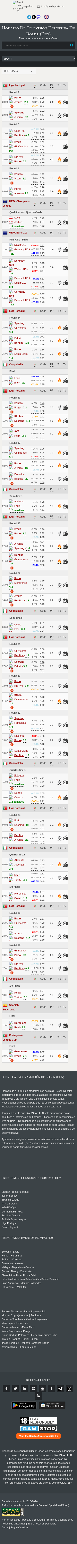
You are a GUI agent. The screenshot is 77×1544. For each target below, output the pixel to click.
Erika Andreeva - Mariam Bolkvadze (21, 1283)
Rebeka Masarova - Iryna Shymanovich (23, 1311)
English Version (19, 1527)
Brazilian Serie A (11, 1215)
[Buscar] (72, 45)
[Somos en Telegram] (29, 17)
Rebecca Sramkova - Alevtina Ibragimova (25, 1319)
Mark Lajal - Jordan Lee (15, 1323)
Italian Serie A (9, 1195)
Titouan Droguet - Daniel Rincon (20, 1339)
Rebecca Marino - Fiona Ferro (18, 1327)
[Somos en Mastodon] (38, 17)
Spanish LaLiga (10, 1199)
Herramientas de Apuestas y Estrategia (23, 1519)
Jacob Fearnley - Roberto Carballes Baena (25, 1343)
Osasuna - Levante (12, 1263)
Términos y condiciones (60, 1519)
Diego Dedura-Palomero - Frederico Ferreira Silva (29, 1335)
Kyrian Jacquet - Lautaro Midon (19, 1347)
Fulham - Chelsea (12, 1259)
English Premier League (15, 1191)
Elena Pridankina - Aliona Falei (19, 1275)
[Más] (11, 106)
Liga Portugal (17, 85)
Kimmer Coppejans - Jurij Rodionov (21, 1315)
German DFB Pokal (12, 1211)
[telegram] (60, 1388)
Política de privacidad (14, 1523)
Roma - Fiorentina (12, 1255)
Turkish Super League (14, 1219)
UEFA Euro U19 (18, 232)
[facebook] (6, 1388)
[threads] (69, 1388)
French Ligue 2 (10, 1227)
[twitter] (15, 1388)
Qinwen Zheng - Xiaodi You (17, 1271)
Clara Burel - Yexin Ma (14, 1287)
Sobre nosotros (35, 1523)
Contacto (51, 1523)
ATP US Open (9, 1203)
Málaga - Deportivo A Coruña (18, 1267)
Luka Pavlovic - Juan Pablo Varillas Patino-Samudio (30, 1279)
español (28, 6)
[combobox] (19, 71)
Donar (5, 1527)
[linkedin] (24, 1388)
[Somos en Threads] (34, 17)
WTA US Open (9, 1207)
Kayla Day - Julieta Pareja (16, 1331)
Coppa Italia (16, 364)
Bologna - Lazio (10, 1251)
